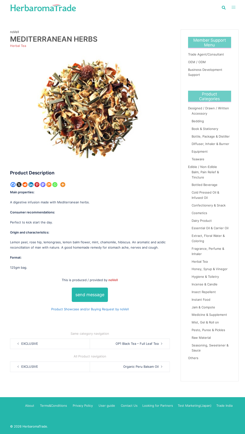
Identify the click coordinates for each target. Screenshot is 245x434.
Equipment (200, 151)
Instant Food (201, 299)
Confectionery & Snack (209, 205)
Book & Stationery (205, 129)
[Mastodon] (42, 184)
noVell (14, 32)
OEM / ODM (197, 62)
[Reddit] (25, 184)
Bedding (198, 121)
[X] (19, 184)
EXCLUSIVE (29, 343)
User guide (107, 405)
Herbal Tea (18, 46)
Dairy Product (202, 221)
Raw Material (201, 337)
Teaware (198, 159)
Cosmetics (199, 213)
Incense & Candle (204, 284)
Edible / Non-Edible (202, 167)
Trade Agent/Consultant (206, 54)
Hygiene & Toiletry (205, 276)
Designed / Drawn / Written (208, 108)
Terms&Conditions (53, 405)
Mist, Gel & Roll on (205, 322)
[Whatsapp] (54, 184)
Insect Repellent (204, 292)
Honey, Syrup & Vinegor (210, 269)
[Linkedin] (30, 184)
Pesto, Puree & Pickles (208, 330)
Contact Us (129, 405)
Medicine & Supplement (209, 315)
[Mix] (48, 184)
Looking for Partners (157, 405)
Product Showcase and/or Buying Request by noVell (90, 309)
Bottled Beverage (204, 185)
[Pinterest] (36, 184)
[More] (62, 184)
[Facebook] (13, 184)
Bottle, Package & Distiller (211, 136)
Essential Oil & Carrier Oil (210, 228)
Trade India (224, 405)
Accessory (199, 113)
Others (193, 358)
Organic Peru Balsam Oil (141, 366)
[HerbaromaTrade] (43, 7)
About (29, 405)
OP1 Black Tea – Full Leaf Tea (137, 343)
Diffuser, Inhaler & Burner (210, 144)
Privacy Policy (83, 405)
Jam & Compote (203, 307)
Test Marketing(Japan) (195, 405)
